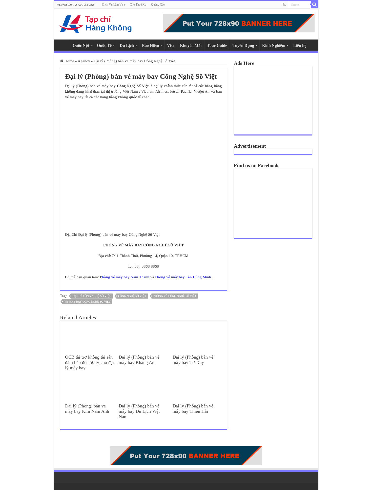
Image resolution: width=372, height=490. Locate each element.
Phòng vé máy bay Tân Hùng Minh (183, 277)
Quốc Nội (81, 45)
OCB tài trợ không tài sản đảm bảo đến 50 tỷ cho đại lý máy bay (89, 362)
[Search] (314, 4)
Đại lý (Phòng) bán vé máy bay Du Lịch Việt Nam (139, 411)
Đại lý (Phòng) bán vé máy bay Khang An (139, 360)
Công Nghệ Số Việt (132, 296)
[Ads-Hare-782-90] (239, 23)
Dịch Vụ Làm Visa (113, 4)
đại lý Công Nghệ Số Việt (92, 296)
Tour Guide (217, 45)
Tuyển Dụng (243, 45)
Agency (84, 61)
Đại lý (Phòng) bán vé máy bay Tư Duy (193, 360)
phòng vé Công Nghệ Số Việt (174, 296)
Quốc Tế (104, 45)
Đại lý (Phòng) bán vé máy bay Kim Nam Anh (87, 408)
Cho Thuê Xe (138, 4)
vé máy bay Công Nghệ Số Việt (87, 301)
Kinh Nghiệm (273, 45)
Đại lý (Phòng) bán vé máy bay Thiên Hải (193, 408)
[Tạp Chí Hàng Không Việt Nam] (96, 23)
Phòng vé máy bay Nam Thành (124, 277)
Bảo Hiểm (150, 45)
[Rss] (284, 5)
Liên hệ (299, 45)
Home (63, 45)
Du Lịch (127, 45)
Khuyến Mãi (190, 45)
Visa (170, 45)
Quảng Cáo (158, 4)
